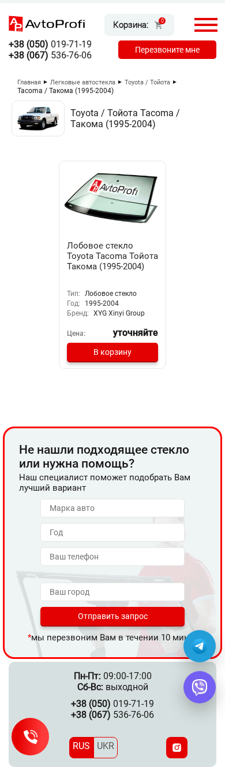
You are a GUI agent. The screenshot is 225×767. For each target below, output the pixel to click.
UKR (105, 745)
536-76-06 (50, 55)
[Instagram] (176, 747)
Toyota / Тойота (147, 82)
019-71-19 (50, 44)
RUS (81, 745)
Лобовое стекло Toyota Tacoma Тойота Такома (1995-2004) (112, 256)
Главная (29, 82)
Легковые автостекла (82, 82)
